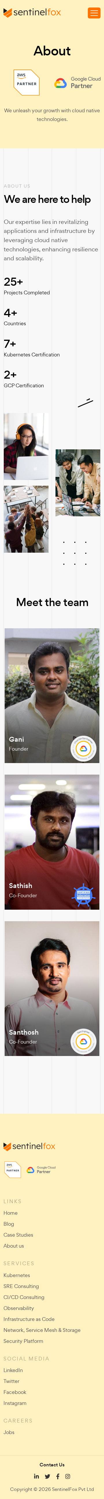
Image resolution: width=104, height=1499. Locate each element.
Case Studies (18, 1234)
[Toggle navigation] (94, 13)
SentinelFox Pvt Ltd (73, 1489)
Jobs (8, 1432)
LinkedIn (13, 1370)
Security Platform (23, 1341)
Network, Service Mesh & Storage (42, 1330)
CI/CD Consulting (23, 1297)
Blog (8, 1223)
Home (10, 1213)
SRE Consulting (21, 1286)
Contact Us (52, 1465)
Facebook (14, 1392)
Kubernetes (16, 1275)
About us (13, 1245)
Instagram (15, 1403)
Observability (18, 1308)
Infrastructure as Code (29, 1319)
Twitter (11, 1381)
